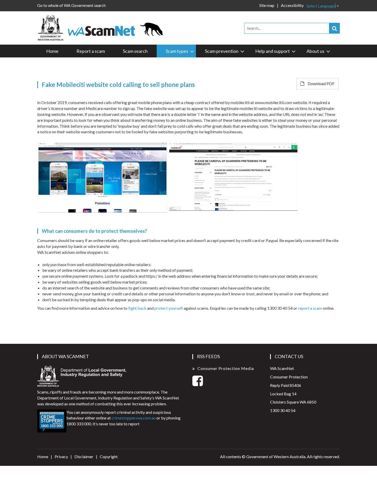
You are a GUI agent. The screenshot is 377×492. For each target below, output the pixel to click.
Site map (266, 5)
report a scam (310, 308)
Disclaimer (83, 456)
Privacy (61, 456)
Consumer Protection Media (225, 368)
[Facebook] (197, 383)
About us (315, 51)
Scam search (135, 51)
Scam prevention (222, 51)
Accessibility (292, 5)
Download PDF (320, 83)
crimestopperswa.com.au (134, 417)
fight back (137, 308)
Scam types (177, 51)
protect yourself (168, 308)
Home (52, 51)
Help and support (272, 51)
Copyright (109, 456)
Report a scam (90, 51)
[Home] (102, 27)
